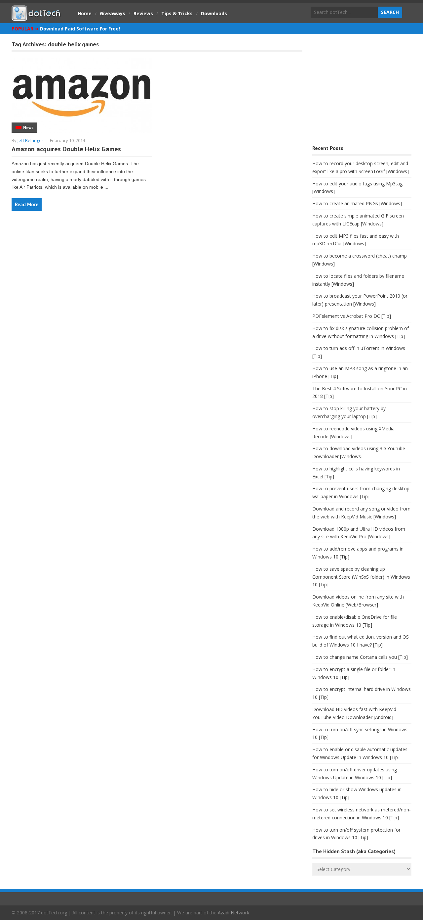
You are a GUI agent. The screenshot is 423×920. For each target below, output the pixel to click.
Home (85, 13)
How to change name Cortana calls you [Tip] (360, 657)
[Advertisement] (361, 91)
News (28, 127)
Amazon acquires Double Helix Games (66, 149)
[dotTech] (36, 17)
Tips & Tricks (177, 13)
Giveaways (112, 13)
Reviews (143, 13)
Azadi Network (233, 912)
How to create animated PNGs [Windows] (357, 203)
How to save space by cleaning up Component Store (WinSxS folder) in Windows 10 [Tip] (361, 577)
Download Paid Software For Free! (80, 28)
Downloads (214, 13)
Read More (26, 204)
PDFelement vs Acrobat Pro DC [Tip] (351, 316)
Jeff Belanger (30, 140)
